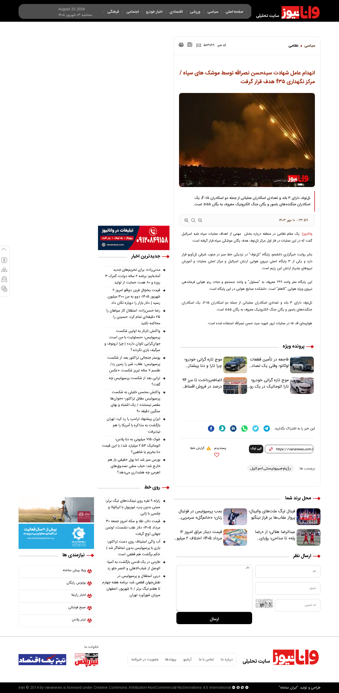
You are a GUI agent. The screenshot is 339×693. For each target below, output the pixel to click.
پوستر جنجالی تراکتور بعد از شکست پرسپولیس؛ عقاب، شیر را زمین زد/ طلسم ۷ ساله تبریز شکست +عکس (133, 364)
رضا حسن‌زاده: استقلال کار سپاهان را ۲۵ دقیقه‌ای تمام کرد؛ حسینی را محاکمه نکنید (133, 317)
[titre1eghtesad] (42, 659)
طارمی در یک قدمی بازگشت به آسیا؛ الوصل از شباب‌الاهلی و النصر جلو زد (133, 565)
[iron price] (4, 291)
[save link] (190, 44)
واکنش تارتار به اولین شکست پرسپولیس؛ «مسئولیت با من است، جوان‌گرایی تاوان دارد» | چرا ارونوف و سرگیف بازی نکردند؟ (132, 340)
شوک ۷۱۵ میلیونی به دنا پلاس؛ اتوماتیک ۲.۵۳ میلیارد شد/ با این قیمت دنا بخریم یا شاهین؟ (131, 445)
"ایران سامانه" (288, 688)
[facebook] (211, 428)
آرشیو (187, 659)
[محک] (56, 510)
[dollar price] (4, 262)
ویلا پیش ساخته (74, 570)
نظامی (293, 46)
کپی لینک (256, 448)
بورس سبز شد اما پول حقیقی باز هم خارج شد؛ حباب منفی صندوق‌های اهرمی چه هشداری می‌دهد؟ (134, 466)
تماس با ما (206, 659)
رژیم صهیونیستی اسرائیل (270, 468)
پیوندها (170, 659)
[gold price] (4, 272)
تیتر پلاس (79, 620)
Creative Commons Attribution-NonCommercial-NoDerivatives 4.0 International (162, 688)
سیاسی (309, 46)
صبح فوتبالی (77, 607)
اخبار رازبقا (79, 595)
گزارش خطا (197, 448)
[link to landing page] (285, 12)
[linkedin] (233, 428)
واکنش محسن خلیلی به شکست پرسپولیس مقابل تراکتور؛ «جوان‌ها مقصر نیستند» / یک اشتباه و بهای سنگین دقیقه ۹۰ (135, 402)
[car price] (4, 282)
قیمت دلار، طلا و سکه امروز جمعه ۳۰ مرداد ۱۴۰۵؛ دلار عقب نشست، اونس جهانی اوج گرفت (132, 527)
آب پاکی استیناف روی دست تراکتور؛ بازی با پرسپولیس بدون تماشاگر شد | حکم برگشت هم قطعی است (133, 548)
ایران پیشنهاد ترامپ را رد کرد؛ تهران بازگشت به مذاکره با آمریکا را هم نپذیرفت (133, 425)
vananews (53, 688)
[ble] (222, 428)
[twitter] (255, 428)
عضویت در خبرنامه (144, 659)
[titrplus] (86, 659)
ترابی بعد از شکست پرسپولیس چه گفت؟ (134, 381)
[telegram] (267, 428)
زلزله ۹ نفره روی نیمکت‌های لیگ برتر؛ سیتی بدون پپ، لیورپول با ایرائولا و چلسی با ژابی (132, 507)
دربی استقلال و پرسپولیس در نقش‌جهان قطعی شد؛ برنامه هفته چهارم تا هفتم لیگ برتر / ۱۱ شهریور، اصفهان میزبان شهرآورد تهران (131, 585)
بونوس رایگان (76, 583)
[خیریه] (56, 536)
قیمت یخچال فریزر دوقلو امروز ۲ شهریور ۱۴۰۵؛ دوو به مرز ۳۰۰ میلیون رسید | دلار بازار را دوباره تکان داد (134, 296)
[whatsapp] (244, 428)
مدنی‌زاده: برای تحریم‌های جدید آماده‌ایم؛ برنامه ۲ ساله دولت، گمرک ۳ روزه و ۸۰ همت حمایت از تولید (132, 276)
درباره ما (227, 659)
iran (22, 688)
